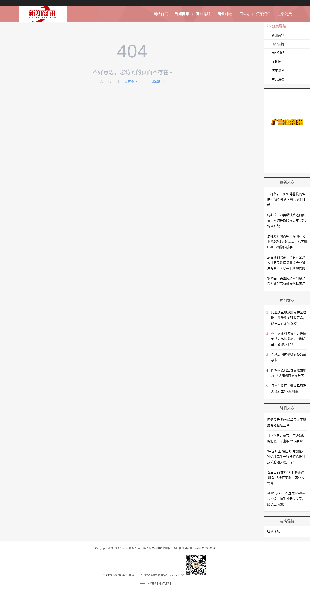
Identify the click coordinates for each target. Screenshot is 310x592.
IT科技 (244, 14)
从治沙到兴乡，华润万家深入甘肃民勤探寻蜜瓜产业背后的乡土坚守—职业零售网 (286, 262)
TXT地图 (151, 583)
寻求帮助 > (156, 81)
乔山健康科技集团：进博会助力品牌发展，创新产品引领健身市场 (288, 339)
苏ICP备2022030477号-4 (118, 575)
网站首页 (160, 14)
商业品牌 (203, 14)
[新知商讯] (43, 19)
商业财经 (224, 14)
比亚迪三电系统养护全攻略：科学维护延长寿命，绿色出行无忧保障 (288, 318)
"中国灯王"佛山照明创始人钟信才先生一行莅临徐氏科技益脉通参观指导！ (286, 456)
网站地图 (164, 583)
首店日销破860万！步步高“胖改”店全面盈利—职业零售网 (285, 477)
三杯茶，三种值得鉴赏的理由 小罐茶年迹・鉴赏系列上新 (286, 199)
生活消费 (284, 14)
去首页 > (131, 81)
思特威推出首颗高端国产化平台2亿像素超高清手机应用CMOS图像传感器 (287, 241)
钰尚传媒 (273, 531)
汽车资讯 (263, 14)
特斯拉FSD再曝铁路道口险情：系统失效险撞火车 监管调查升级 (286, 220)
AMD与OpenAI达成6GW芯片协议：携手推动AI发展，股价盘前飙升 (286, 499)
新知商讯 (182, 14)
